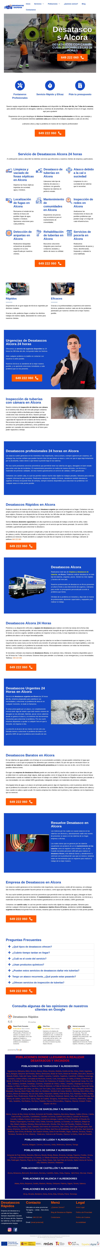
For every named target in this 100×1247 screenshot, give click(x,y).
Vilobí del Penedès (85, 1134)
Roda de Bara (49, 1096)
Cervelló (13, 1119)
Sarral (33, 1099)
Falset (67, 1081)
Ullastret (32, 1134)
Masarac (83, 1158)
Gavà (37, 1122)
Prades (84, 1094)
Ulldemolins (81, 1099)
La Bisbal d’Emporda (24, 1158)
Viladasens (59, 1163)
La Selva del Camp (86, 1086)
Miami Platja (25, 1091)
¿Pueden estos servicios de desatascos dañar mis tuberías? (45, 970)
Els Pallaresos (50, 1081)
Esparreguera (21, 1122)
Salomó (66, 1096)
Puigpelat (9, 1096)
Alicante (31, 1194)
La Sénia (10, 1089)
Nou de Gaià (33, 1094)
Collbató (20, 1119)
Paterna (63, 1183)
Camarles (47, 1076)
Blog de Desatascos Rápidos (61, 1212)
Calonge (69, 1155)
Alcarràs (25, 1145)
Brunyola (62, 1155)
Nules (56, 1173)
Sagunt (69, 1183)
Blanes (55, 1155)
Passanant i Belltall (51, 1094)
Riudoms (40, 1096)
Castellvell (72, 1076)
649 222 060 (16, 539)
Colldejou (80, 1076)
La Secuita (75, 1086)
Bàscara (37, 1155)
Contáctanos (55, 1217)
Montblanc (46, 1091)
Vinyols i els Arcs (50, 1104)
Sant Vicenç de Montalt (23, 1132)
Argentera (88, 1071)
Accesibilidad (81, 1222)
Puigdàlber (22, 1127)
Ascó (8, 1074)
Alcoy (25, 1194)
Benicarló (25, 1173)
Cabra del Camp (25, 1076)
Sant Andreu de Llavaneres (49, 1127)
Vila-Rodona (25, 1101)
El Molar (77, 1079)
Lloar (53, 1089)
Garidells (23, 1084)
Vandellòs (16, 1101)
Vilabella (42, 1101)
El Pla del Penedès (71, 1119)
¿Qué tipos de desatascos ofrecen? (32, 946)
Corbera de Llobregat (32, 1119)
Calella (91, 1114)
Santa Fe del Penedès (57, 1132)
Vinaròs (89, 1173)
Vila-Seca (34, 1101)
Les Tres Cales (44, 1089)
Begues (72, 1114)
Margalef (80, 1089)
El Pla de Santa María (28, 1081)
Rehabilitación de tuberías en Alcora (53, 235)
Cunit (54, 1079)
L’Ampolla (69, 1084)
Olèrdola (30, 1124)
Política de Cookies (83, 1217)
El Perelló (15, 1081)
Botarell (9, 1076)
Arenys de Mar (17, 1114)
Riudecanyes (23, 1096)
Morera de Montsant (20, 1094)
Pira (71, 1094)
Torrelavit (11, 1134)
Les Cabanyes (76, 1122)
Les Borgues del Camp (22, 1089)
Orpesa (67, 1173)
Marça (74, 1089)
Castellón (49, 1173)
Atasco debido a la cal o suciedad (84, 173)
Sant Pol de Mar (76, 1129)
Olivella (53, 1124)
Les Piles (35, 1089)
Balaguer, (33, 1145)
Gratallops (31, 1084)
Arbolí (81, 1071)
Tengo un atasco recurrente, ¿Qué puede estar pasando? (44, 976)
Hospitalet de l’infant (51, 1084)
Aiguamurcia (12, 1071)
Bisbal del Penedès (70, 1074)
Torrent (75, 1183)
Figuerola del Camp (78, 1081)
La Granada (65, 1122)
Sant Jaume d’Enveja (82, 1096)
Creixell (48, 1079)
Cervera (39, 1145)
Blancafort (82, 1074)
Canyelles (25, 1117)
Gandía (35, 1183)
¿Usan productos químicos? (28, 964)
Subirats (75, 1132)
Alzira (22, 1183)
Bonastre (90, 1074)
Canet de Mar (16, 1117)
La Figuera (24, 1086)
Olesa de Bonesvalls (42, 1124)
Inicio (28, 4)
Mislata (49, 1183)
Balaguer (14, 1074)
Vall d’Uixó (75, 1173)
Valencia (82, 1183)
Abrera (8, 1114)
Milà (32, 1091)
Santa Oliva (25, 1099)
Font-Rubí (31, 1122)
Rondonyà (59, 1096)
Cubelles (60, 1119)
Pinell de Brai (64, 1094)
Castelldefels (35, 1117)
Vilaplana (67, 1101)
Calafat (34, 1076)
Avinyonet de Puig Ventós (16, 1155)
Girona (90, 1155)
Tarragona (53, 1099)
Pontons (15, 1127)
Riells (44, 1160)
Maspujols (9, 1091)
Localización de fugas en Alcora (22, 203)
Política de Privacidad (84, 1212)
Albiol (27, 1071)
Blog (83, 4)
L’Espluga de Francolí (82, 1084)
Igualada (57, 1122)
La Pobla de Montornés (61, 1086)
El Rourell (40, 1081)
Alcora (10, 1173)
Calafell (40, 1076)
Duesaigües (61, 1079)
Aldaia (17, 1183)
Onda (61, 1173)
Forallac (84, 1155)
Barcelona (65, 1114)
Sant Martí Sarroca (28, 1129)
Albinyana (21, 1071)
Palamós (23, 1160)
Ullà (38, 1163)
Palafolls (78, 1124)
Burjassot (28, 1183)
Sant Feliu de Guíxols (65, 1160)
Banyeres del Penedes (26, 1074)
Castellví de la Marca (64, 1117)
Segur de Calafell (42, 1099)
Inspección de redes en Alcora (83, 203)
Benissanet (46, 1074)
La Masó (32, 1086)
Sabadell (35, 1127)
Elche (50, 1194)
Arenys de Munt (29, 1114)
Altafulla (58, 1071)
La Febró (16, 1086)
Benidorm (38, 1194)
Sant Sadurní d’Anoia (40, 1132)
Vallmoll (90, 1099)
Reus (15, 1096)
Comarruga (89, 1076)
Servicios (37, 4)
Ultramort (51, 1163)
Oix (88, 1158)
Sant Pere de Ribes (43, 1129)
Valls (10, 1101)
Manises (42, 1183)
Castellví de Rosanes (80, 1117)
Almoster (51, 1071)
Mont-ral (38, 1091)
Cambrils (55, 1076)
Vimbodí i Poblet (85, 1101)
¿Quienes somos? (71, 4)
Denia (45, 1194)
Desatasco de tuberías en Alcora (53, 173)
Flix (87, 1081)
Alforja (45, 1071)
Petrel (66, 1194)
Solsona (68, 1145)
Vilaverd (75, 1101)
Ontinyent (56, 1183)
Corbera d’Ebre (21, 1079)
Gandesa (15, 1084)
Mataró (16, 1124)
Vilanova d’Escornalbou (54, 1101)
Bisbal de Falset (56, 1074)
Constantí (11, 1079)
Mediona (23, 1124)
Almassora (17, 1173)
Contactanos (31, 10)
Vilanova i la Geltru (70, 1134)
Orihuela (60, 1194)
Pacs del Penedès (67, 1124)
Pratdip (90, 1094)
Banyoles (30, 1155)
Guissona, (50, 1122)
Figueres (76, 1155)
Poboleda (77, 1094)
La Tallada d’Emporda (50, 1158)
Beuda (49, 1155)
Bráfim (15, 1076)
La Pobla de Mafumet (44, 1086)
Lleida (53, 1145)
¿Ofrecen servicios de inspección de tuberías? (38, 982)
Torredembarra (63, 1099)
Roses (50, 1160)
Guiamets (39, 1084)
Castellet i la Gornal (48, 1117)
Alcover (33, 1071)
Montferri (69, 1091)
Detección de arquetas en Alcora (22, 235)
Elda (54, 1194)
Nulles (41, 1094)
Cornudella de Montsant (36, 1079)
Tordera (89, 1132)
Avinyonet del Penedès (44, 1114)
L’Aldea (62, 1084)
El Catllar (70, 1079)
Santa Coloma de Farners (83, 1160)
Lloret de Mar (63, 1158)
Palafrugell (15, 1160)
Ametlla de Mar (67, 1071)
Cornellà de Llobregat (48, 1119)
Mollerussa (61, 1145)
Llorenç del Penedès (63, 1089)
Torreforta (72, 1099)
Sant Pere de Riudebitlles (60, 1129)
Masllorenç (89, 1089)
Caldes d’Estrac (82, 1114)
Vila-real (83, 1173)
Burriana (42, 1173)
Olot (58, 1124)
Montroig (76, 1091)
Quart (29, 1127)
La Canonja (37, 1158)
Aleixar (39, 1071)
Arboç (76, 1071)
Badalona (57, 1114)
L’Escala (13, 1158)
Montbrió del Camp (58, 1091)
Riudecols (32, 1096)
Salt (54, 1160)
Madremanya (74, 1158)
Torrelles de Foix (22, 1134)
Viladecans (41, 1134)
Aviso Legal (80, 1207)
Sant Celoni (64, 1127)
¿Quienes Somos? (57, 1207)
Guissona (46, 1145)
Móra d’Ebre (84, 1091)
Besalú (44, 1155)
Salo (71, 1096)
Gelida (42, 1122)
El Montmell (85, 1079)
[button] (50, 946)
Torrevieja (73, 1194)
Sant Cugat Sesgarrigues (79, 1127)
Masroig (17, 1091)
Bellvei (38, 1074)
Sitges (68, 1132)
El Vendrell (60, 1081)
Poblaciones (52, 4)
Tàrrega (75, 1145)
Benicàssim (34, 1173)
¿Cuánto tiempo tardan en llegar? (31, 952)
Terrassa (82, 1132)
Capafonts (63, 1076)
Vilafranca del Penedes (54, 1134)
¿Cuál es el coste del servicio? (29, 958)
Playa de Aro (31, 1160)
